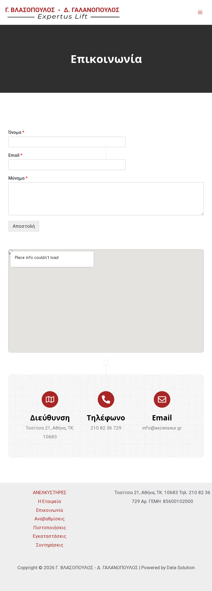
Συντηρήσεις (49, 545)
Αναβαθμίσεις (50, 518)
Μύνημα (18, 178)
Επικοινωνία (49, 510)
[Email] (162, 399)
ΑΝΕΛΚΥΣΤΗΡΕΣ (50, 492)
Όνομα (16, 132)
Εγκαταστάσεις (49, 536)
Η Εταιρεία (49, 501)
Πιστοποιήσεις (49, 527)
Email (15, 155)
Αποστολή (24, 226)
